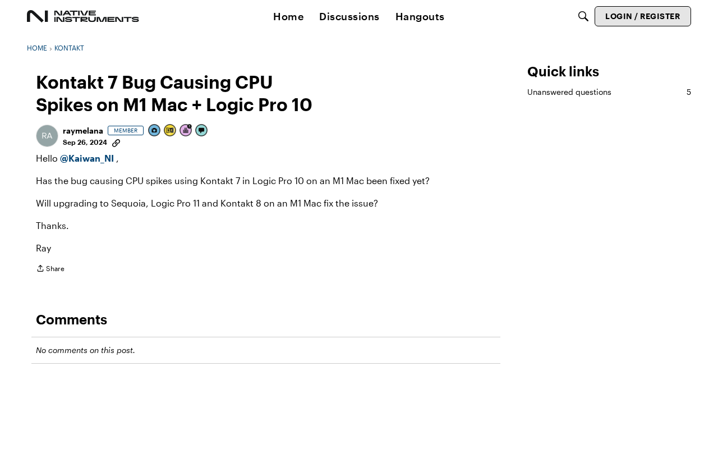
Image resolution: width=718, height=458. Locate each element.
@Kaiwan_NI (88, 158)
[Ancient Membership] (186, 131)
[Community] (83, 16)
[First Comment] (202, 131)
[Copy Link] (116, 142)
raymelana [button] (83, 130)
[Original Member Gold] (170, 131)
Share (50, 269)
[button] (47, 136)
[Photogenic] (155, 131)
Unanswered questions (609, 92)
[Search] (583, 16)
